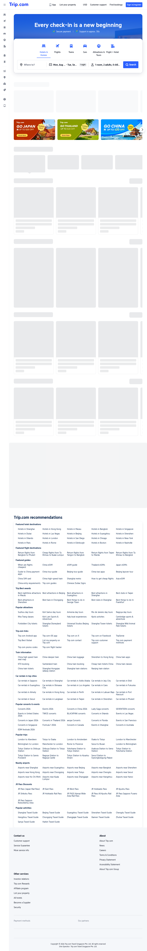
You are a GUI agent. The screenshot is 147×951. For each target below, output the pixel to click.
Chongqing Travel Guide (53, 780)
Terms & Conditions (108, 818)
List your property (21, 856)
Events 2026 (47, 672)
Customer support (22, 803)
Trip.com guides (49, 546)
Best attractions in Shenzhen (26, 564)
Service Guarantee (22, 808)
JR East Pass (47, 752)
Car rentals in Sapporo (27, 643)
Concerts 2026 (24, 672)
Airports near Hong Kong (29, 735)
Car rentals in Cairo (99, 648)
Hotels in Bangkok (99, 492)
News (102, 808)
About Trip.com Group (109, 832)
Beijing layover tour (124, 534)
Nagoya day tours (123, 575)
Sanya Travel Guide (26, 784)
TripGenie (120, 598)
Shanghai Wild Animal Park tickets (125, 587)
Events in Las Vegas (124, 676)
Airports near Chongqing (53, 735)
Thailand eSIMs (98, 527)
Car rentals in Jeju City (101, 643)
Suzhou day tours (25, 575)
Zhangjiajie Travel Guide (77, 780)
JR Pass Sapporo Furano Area (126, 757)
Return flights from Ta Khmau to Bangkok (125, 516)
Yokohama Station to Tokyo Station (76, 712)
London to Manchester (126, 702)
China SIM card (24, 541)
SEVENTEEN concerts (125, 672)
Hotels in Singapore (124, 492)
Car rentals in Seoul (26, 662)
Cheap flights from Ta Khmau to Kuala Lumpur (53, 516)
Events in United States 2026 (28, 677)
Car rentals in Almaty (27, 655)
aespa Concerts (73, 683)
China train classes (124, 627)
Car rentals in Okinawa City (52, 649)
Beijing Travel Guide (51, 775)
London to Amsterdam (77, 702)
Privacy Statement (107, 822)
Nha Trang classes (26, 579)
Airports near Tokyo (75, 735)
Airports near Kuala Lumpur (50, 740)
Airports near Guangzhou (53, 730)
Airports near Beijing (76, 730)
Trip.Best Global (25, 603)
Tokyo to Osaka (49, 702)
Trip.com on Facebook (101, 598)
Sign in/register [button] (134, 5)
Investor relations (21, 842)
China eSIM (47, 527)
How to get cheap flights (102, 541)
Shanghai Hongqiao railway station (51, 632)
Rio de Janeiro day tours (102, 575)
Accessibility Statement (109, 827)
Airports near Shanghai (28, 730)
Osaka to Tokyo (98, 702)
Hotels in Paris (24, 505)
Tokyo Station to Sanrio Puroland (28, 719)
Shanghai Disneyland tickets (51, 587)
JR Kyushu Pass (122, 752)
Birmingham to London (28, 707)
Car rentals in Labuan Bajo (102, 655)
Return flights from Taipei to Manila (102, 516)
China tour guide (49, 534)
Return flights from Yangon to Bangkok (75, 516)
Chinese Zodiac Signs (76, 546)
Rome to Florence (75, 707)
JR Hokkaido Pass (99, 752)
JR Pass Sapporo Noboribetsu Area (25, 764)
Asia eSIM (120, 541)
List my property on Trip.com (51, 604)
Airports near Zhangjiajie (77, 739)
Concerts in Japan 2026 (28, 683)
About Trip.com (106, 803)
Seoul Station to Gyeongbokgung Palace (101, 719)
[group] (61, 31)
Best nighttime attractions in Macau (29, 557)
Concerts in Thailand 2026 (53, 683)
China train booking (75, 627)
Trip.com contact (74, 603)
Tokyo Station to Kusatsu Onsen (78, 719)
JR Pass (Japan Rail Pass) (29, 752)
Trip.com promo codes (27, 610)
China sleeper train (50, 620)
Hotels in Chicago (99, 501)
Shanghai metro (74, 541)
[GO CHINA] (121, 92)
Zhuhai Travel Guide (125, 780)
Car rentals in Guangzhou (29, 648)
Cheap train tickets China (102, 627)
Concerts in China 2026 (77, 672)
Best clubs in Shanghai (101, 563)
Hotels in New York (124, 501)
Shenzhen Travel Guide (101, 775)
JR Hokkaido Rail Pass (52, 756)
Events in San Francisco (126, 683)
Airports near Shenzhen (126, 730)
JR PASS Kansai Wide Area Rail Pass (76, 757)
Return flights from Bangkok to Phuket (26, 516)
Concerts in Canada (75, 688)
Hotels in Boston (98, 505)
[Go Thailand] (78, 92)
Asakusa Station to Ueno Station (102, 712)
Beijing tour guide (75, 534)
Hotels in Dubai (24, 496)
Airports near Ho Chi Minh (29, 739)
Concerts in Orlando (100, 676)
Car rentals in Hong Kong (53, 655)
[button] (4, 4)
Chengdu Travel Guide (126, 775)
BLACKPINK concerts (76, 676)
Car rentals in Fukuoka (126, 648)
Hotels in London (50, 501)
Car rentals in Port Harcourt (124, 656)
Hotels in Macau (74, 492)
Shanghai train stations (77, 631)
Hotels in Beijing (74, 496)
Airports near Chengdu (101, 735)
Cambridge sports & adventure (124, 580)
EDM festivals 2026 (26, 692)
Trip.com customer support (99, 604)
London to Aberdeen (27, 702)
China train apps (123, 620)
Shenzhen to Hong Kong (102, 620)
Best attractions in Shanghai (99, 557)
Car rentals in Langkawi (52, 662)
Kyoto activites (97, 579)
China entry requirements (29, 546)
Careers (102, 813)
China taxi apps (98, 534)
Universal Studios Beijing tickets (78, 587)
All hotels (18, 860)
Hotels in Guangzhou (100, 496)
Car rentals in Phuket (125, 662)
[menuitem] (4, 14)
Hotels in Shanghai (26, 492)
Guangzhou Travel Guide (78, 775)
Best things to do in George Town (76, 564)
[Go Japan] (34, 92)
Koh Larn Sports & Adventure (50, 580)
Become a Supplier (22, 865)
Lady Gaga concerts (100, 672)
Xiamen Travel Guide (100, 780)
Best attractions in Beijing (53, 556)
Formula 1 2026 (49, 688)
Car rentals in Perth (75, 655)
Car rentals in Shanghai (52, 643)
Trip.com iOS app (49, 598)
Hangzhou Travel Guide (28, 780)
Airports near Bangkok (101, 730)
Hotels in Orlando (25, 501)
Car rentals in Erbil (124, 643)
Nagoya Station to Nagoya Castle (50, 719)
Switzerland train (49, 627)
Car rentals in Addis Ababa (78, 643)
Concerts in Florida (99, 683)
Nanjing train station (100, 631)
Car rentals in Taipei (75, 662)
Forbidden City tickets (27, 586)
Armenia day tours (75, 575)
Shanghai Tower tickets (101, 586)
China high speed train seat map (28, 621)
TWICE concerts (49, 676)
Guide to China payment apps (28, 535)
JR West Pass (73, 752)
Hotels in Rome (49, 505)
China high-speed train (52, 541)
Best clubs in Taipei (124, 556)
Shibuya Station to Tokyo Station (53, 712)
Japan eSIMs (121, 527)
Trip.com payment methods (124, 604)
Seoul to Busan (98, 707)
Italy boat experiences (77, 579)
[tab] (43, 49)
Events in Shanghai (99, 688)
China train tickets (26, 631)
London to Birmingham (126, 707)
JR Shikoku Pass (25, 756)
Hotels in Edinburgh (76, 505)
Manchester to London (52, 707)
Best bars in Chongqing (52, 563)
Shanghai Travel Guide (28, 775)
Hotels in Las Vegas (51, 496)
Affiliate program (21, 851)
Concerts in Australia (125, 688)
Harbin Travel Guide (51, 784)
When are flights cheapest (25, 528)
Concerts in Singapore (27, 688)
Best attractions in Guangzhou (75, 557)
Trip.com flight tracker (52, 610)
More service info (21, 813)
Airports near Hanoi (124, 739)
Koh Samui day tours (51, 575)
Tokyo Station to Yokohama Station (124, 712)
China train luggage (75, 620)
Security (17, 870)
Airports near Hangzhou (101, 739)
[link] (52, 4)
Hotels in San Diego (76, 501)
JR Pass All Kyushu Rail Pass (101, 757)
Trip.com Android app (27, 598)
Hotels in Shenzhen (124, 496)
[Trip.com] (18, 4)
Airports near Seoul (124, 735)
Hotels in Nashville (124, 505)
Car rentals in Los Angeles (78, 648)
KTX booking (23, 627)
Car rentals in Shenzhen (101, 662)
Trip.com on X (73, 598)
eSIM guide (72, 527)
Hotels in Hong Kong (51, 492)
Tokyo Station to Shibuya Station (29, 712)
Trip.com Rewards (21, 846)
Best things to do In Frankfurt (125, 564)
